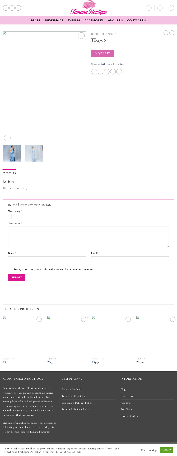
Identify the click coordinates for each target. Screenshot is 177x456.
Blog (123, 389)
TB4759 (140, 362)
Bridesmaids (53, 20)
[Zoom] (7, 138)
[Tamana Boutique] (88, 8)
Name (12, 253)
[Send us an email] (18, 8)
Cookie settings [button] (149, 450)
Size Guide (126, 409)
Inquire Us (103, 53)
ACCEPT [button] (166, 450)
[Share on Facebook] (94, 71)
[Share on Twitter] (100, 71)
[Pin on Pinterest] (113, 71)
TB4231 (95, 362)
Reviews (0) (9, 172)
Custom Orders (129, 416)
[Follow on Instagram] (12, 8)
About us (115, 20)
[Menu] (171, 8)
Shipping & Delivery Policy (77, 402)
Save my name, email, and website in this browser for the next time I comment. (53, 269)
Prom (35, 20)
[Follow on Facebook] (6, 8)
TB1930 (50, 362)
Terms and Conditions (74, 396)
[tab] (9, 172)
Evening (74, 20)
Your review (15, 223)
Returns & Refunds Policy (76, 409)
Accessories (94, 20)
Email (94, 253)
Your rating (15, 211)
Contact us (136, 20)
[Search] (149, 8)
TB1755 (6, 362)
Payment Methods (72, 389)
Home (94, 34)
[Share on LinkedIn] (119, 71)
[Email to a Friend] (107, 71)
